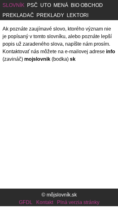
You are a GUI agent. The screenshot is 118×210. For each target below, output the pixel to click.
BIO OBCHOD (87, 5)
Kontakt (44, 202)
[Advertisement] (59, 128)
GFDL (25, 202)
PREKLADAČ (18, 15)
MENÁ (60, 5)
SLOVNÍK (14, 5)
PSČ (32, 5)
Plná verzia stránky (78, 202)
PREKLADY (50, 15)
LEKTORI (77, 15)
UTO (45, 5)
